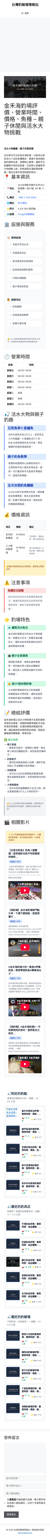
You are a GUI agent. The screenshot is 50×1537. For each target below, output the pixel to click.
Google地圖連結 (26, 214)
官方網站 (22, 203)
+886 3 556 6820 (27, 197)
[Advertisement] (25, 43)
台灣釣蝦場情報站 (25, 5)
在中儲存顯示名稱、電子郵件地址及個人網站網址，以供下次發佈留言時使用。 (26, 1503)
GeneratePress (25, 1532)
